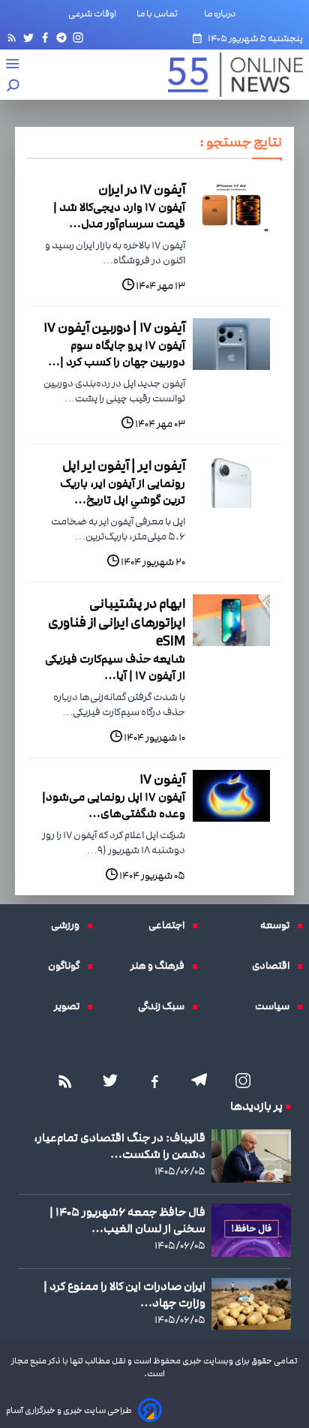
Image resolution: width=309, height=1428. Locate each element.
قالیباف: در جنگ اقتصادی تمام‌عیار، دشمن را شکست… (120, 1145)
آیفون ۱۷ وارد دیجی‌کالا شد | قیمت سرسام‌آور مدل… (119, 215)
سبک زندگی (165, 1006)
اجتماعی (170, 925)
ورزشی (69, 925)
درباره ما (223, 13)
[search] (13, 87)
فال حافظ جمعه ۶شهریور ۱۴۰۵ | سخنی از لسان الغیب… (128, 1220)
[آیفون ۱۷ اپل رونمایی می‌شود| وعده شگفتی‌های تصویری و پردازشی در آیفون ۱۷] (231, 796)
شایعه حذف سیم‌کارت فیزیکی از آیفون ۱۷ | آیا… (115, 667)
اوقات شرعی (92, 13)
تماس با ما (160, 13)
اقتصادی (274, 965)
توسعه (278, 925)
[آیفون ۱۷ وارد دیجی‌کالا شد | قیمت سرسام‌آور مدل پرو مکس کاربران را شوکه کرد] (231, 206)
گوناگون (67, 965)
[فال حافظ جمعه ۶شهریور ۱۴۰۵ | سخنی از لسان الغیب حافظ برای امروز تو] (251, 1230)
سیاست (276, 1006)
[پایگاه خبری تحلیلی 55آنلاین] (228, 75)
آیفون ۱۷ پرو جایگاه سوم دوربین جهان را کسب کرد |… (116, 353)
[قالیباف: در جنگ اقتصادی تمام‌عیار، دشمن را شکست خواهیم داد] (251, 1156)
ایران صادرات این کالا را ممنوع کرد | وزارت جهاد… (125, 1294)
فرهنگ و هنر (161, 965)
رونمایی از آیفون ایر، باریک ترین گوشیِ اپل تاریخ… (122, 491)
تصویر (70, 1006)
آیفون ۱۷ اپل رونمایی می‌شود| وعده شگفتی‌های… (113, 805)
